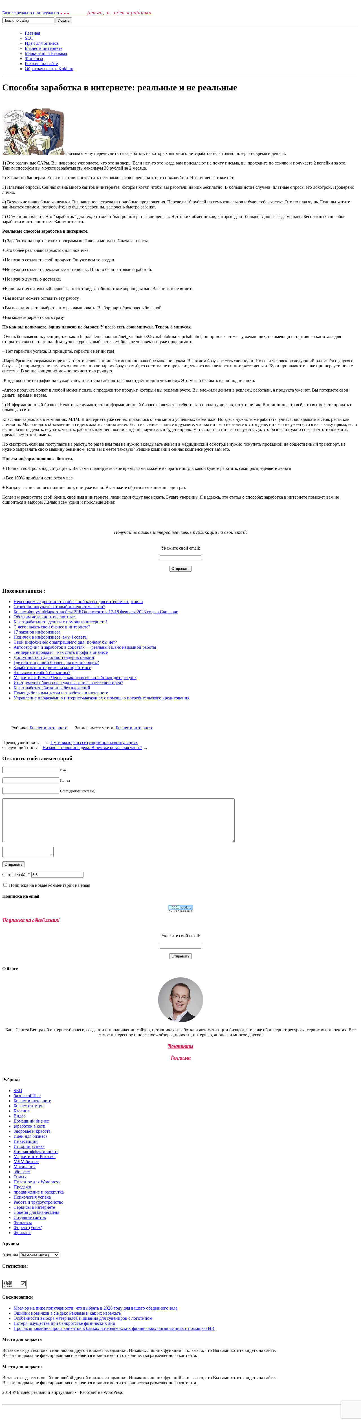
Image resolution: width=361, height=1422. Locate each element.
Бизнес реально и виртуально (76, 12)
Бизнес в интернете (43, 48)
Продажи (22, 1187)
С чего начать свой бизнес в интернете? (52, 627)
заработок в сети (29, 1126)
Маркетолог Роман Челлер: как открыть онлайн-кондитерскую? (75, 677)
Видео (20, 1116)
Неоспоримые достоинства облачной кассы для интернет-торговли (78, 601)
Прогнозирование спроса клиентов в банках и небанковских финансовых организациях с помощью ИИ (114, 1328)
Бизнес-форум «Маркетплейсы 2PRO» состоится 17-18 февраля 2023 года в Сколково (96, 611)
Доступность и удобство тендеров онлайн (54, 657)
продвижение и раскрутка (39, 1192)
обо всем (22, 1171)
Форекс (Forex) (28, 1227)
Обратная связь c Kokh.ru (49, 68)
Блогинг (22, 1110)
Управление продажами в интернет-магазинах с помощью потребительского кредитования (101, 698)
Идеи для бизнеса (42, 43)
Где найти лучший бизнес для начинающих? (56, 662)
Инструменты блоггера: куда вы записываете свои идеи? (68, 682)
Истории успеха (29, 1146)
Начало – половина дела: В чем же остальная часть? (92, 747)
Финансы (34, 58)
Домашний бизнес (31, 1121)
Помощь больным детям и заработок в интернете (61, 692)
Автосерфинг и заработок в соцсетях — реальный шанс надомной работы (85, 647)
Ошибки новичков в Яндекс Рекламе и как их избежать (67, 1313)
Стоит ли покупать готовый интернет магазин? (59, 606)
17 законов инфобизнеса (37, 632)
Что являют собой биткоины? (42, 672)
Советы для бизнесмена (36, 1212)
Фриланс (22, 1232)
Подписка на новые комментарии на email (49, 885)
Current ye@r (16, 874)
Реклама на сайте (41, 63)
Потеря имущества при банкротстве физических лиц (64, 1323)
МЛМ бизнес (26, 1161)
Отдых (20, 1176)
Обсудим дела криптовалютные (44, 616)
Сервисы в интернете (34, 1207)
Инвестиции (26, 1141)
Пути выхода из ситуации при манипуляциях (94, 742)
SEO (29, 38)
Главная (32, 33)
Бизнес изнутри (29, 1105)
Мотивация (25, 1166)
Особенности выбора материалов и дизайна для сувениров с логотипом (83, 1318)
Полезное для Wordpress (37, 1181)
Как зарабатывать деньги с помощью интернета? (60, 621)
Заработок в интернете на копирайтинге (52, 667)
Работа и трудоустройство (38, 1202)
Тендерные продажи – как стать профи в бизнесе (61, 652)
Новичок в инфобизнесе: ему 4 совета (50, 637)
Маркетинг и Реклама (46, 53)
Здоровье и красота (32, 1131)
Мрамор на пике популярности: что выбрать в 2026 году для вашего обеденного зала (95, 1308)
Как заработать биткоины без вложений (52, 687)
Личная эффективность (36, 1151)
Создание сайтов (30, 1217)
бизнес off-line (27, 1095)
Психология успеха (32, 1197)
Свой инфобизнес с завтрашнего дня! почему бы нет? (65, 642)
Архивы (10, 1254)
